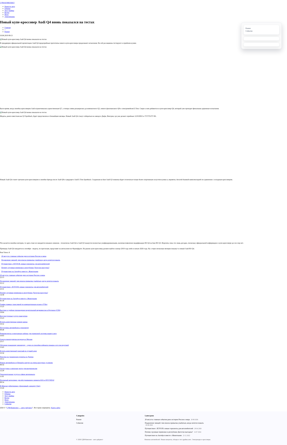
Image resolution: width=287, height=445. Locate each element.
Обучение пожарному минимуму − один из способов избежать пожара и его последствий (34, 345)
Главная (7, 28)
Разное (7, 32)
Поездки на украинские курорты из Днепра (16, 357)
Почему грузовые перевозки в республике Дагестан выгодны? (25, 268)
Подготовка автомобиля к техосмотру (14, 328)
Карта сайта (55, 408)
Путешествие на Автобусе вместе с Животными (19, 271)
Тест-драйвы (9, 11)
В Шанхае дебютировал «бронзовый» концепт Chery (20, 386)
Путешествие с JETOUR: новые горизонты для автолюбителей (25, 264)
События (7, 404)
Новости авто (9, 7)
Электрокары (9, 17)
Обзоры (7, 9)
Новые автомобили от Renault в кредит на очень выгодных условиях (26, 363)
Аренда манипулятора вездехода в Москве (16, 339)
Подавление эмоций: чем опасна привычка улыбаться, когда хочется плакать (30, 260)
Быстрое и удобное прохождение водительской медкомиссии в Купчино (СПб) (30, 310)
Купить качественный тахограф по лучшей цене (18, 351)
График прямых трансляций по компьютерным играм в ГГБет (23, 304)
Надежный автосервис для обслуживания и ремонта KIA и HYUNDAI (27, 380)
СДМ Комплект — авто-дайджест (19, 408)
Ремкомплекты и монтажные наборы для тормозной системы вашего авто (28, 334)
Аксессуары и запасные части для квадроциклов (18, 368)
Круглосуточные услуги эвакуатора (13, 316)
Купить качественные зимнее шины (13, 322)
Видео (6, 13)
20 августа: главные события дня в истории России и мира (23, 256)
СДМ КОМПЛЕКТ (7, 3)
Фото (6, 15)
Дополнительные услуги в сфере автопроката (17, 374)
